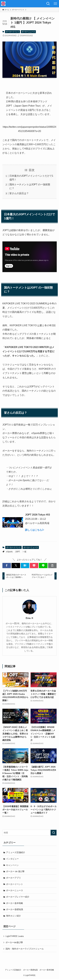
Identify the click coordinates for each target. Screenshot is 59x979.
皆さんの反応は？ (19, 193)
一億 (24, 552)
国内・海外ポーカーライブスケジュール (25, 949)
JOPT (17, 552)
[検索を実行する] (54, 832)
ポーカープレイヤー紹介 (17, 897)
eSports (9, 552)
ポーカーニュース (28, 32)
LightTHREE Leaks (15, 936)
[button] (6, 565)
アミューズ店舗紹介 (15, 852)
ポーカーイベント (12, 32)
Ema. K (29, 618)
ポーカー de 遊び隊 (15, 871)
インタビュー (12, 859)
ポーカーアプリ (13, 878)
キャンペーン (12, 865)
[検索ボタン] (48, 3)
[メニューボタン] (55, 3)
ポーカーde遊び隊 (14, 942)
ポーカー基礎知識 (14, 909)
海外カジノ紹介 (13, 916)
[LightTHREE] (3, 3)
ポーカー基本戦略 (14, 903)
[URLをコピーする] (52, 565)
